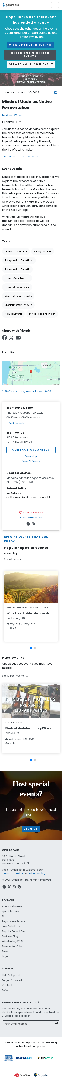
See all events (12, 559)
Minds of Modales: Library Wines (28, 728)
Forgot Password (12, 980)
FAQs (5, 990)
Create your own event (31, 64)
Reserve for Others (13, 946)
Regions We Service (13, 921)
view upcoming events (30, 45)
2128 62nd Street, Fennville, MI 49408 (26, 391)
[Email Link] (18, 339)
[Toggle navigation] (55, 5)
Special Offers (10, 911)
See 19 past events (13, 676)
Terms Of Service (12, 873)
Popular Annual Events (15, 931)
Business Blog (10, 936)
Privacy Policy (37, 873)
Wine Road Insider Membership (29, 613)
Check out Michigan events (30, 54)
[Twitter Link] (11, 339)
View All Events (31, 461)
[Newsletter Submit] (56, 1024)
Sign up (31, 828)
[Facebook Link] (5, 339)
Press (5, 951)
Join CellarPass (11, 926)
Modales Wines (12, 115)
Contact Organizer (31, 449)
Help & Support (11, 975)
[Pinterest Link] (19, 887)
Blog (4, 916)
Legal (5, 956)
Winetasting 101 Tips (14, 941)
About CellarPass (12, 906)
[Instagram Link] (33, 524)
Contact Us (9, 985)
